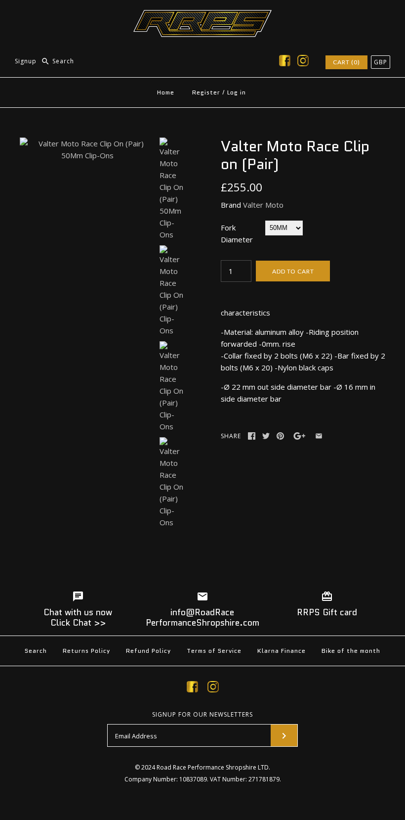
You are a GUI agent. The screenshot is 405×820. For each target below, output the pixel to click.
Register (206, 92)
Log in (236, 92)
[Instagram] (303, 62)
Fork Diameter (237, 233)
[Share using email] (319, 436)
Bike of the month (351, 650)
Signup (26, 61)
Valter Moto (263, 205)
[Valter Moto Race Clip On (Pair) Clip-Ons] (172, 290)
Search (36, 650)
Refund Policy (148, 650)
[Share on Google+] (299, 436)
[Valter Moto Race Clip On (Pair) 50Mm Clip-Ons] (87, 143)
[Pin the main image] (280, 436)
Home (165, 92)
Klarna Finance (281, 650)
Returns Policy (86, 650)
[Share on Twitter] (266, 436)
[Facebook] (284, 62)
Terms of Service (214, 650)
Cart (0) (346, 62)
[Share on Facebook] (251, 436)
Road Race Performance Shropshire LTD (213, 767)
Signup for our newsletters (202, 715)
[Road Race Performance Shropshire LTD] (202, 16)
